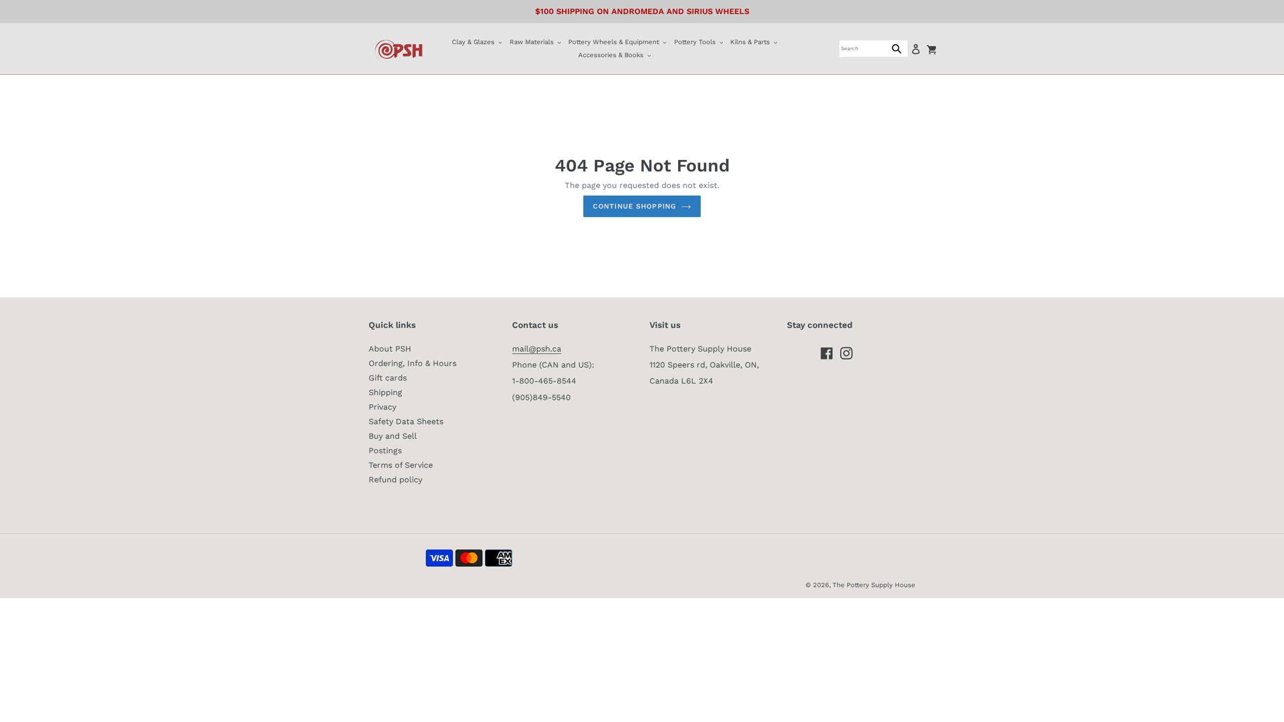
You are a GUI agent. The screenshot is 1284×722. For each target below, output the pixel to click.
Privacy (382, 407)
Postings (385, 450)
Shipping (385, 392)
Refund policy (395, 479)
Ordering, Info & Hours (412, 363)
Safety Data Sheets (406, 421)
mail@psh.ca (536, 348)
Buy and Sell (393, 436)
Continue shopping (634, 206)
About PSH (390, 348)
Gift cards (388, 378)
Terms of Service (401, 465)
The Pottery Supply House (874, 585)
